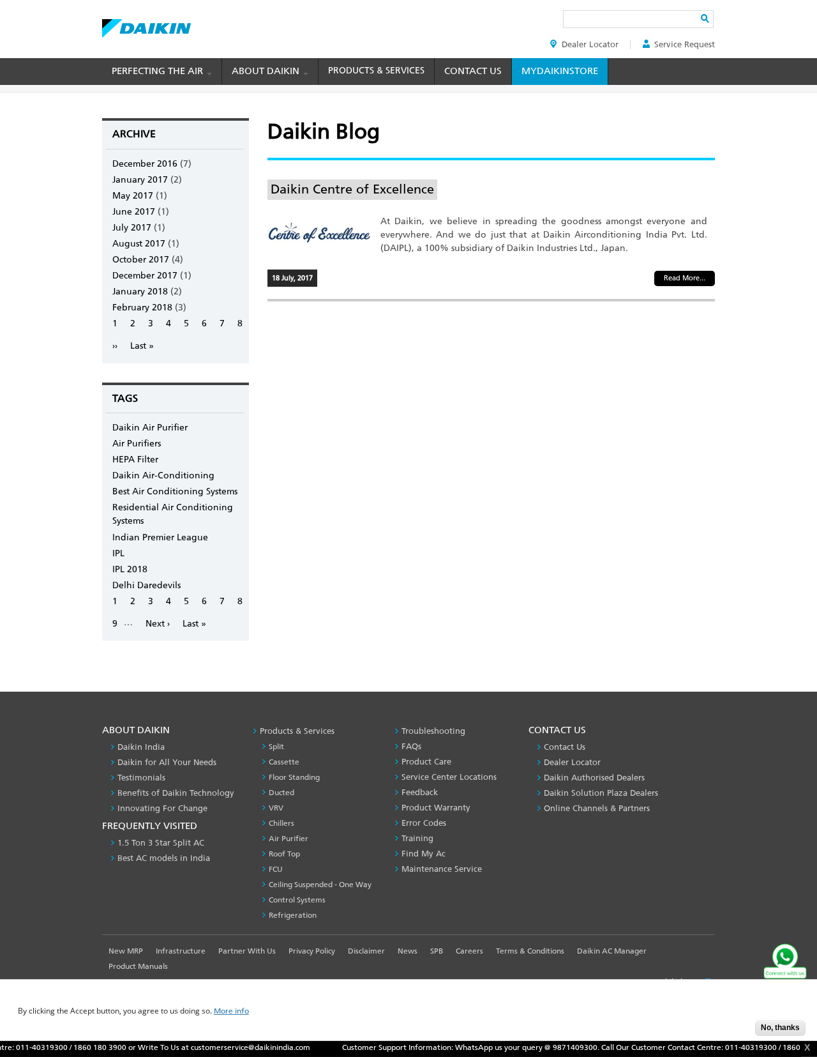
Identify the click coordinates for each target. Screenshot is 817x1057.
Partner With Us (247, 951)
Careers (469, 951)
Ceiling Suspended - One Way (320, 884)
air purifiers (136, 443)
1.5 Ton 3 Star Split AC (160, 843)
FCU (276, 869)
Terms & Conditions (530, 951)
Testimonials (141, 777)
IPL (118, 553)
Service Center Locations (449, 777)
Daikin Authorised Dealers (594, 777)
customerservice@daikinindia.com (232, 1047)
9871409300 (557, 1047)
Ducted (281, 792)
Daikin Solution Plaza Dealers (601, 793)
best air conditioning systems (174, 491)
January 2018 (140, 291)
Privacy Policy (312, 951)
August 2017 (138, 243)
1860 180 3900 (82, 1047)
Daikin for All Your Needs (166, 762)
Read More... (684, 278)
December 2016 (144, 163)
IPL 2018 (129, 569)
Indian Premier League (160, 537)
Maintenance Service (441, 869)
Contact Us (473, 71)
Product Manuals (138, 966)
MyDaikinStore (559, 71)
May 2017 (132, 195)
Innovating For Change (162, 808)
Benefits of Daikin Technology (175, 793)
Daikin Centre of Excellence (352, 189)
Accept (736, 1032)
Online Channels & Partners (597, 808)
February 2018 (142, 307)
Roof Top (284, 853)
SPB (436, 951)
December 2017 (144, 275)
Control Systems (297, 899)
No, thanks (780, 1027)
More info (231, 1011)
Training (417, 838)
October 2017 (140, 259)
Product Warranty (435, 807)
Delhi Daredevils (146, 585)
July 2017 (131, 227)
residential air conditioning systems (172, 514)
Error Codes (423, 823)
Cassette (284, 761)
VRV (276, 807)
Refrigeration (293, 915)
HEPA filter (135, 459)
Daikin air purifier (150, 427)
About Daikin (267, 71)
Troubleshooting (433, 731)
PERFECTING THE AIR (159, 71)
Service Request (684, 44)
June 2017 (133, 211)
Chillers (281, 823)
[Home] (146, 24)
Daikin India (141, 747)
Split (276, 746)
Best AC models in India (163, 858)
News (407, 951)
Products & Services (376, 70)
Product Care (426, 761)
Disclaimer (366, 951)
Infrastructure (181, 951)
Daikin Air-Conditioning (163, 475)
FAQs (411, 746)
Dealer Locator (590, 44)
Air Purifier (288, 838)
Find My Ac (423, 853)
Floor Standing (294, 777)
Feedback (419, 792)
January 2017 (140, 179)
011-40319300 (733, 1047)
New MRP (126, 951)
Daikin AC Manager (612, 951)
